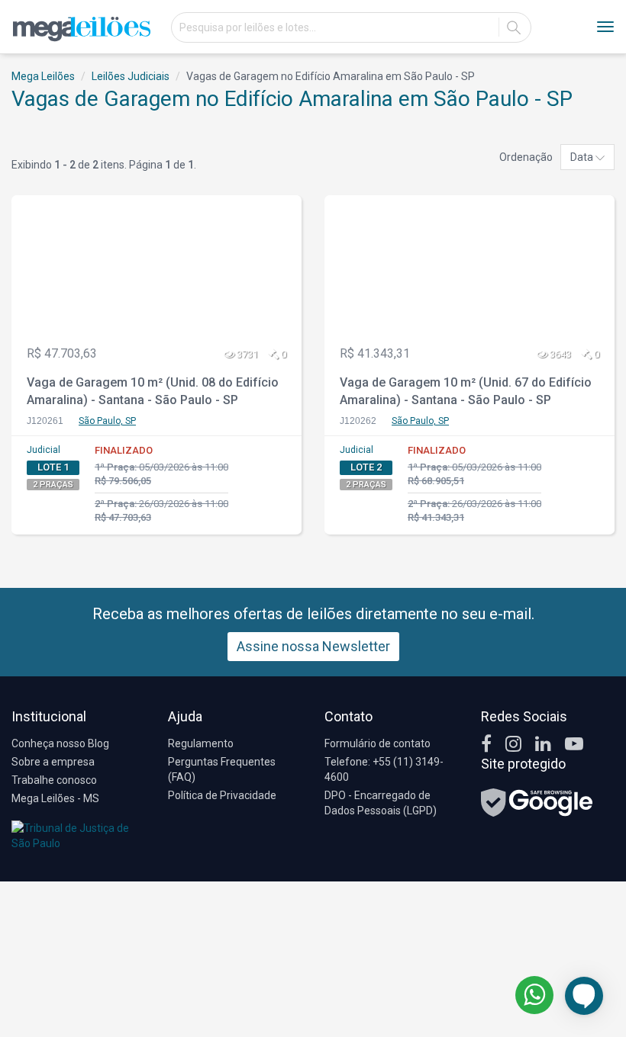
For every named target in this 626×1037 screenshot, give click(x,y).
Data (582, 157)
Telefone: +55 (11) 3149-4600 (384, 769)
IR (513, 27)
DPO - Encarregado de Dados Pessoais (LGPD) (380, 803)
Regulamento (201, 743)
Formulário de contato (377, 743)
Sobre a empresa (53, 762)
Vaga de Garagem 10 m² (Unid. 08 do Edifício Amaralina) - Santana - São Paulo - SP (153, 391)
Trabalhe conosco (54, 780)
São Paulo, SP (107, 421)
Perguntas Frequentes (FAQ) (222, 769)
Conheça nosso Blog (60, 743)
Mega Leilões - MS (55, 798)
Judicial (43, 450)
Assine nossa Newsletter (313, 646)
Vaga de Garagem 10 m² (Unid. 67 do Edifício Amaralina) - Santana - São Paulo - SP (466, 391)
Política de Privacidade (222, 795)
